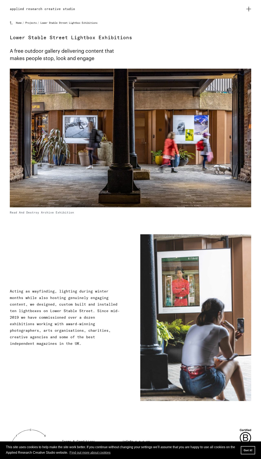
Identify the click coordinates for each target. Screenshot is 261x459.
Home (19, 22)
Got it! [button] (248, 450)
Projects (31, 22)
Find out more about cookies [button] (90, 452)
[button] (248, 9)
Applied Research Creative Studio (42, 9)
